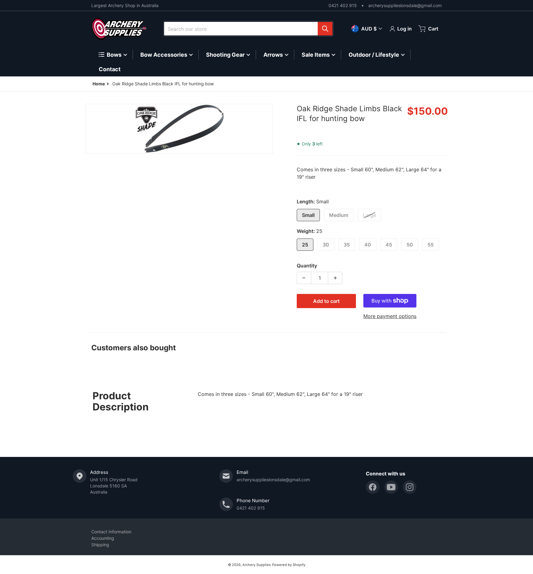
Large (369, 215)
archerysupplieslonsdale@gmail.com (405, 5)
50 (410, 245)
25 (305, 245)
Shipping (100, 544)
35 (347, 245)
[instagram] (409, 487)
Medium (338, 215)
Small (308, 215)
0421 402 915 (342, 5)
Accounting (102, 538)
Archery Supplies (256, 565)
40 (367, 245)
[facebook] (372, 487)
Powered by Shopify (288, 565)
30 (326, 245)
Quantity (307, 266)
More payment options (389, 316)
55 (431, 245)
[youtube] (391, 487)
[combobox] (248, 28)
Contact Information (111, 531)
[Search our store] (325, 28)
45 (389, 245)
